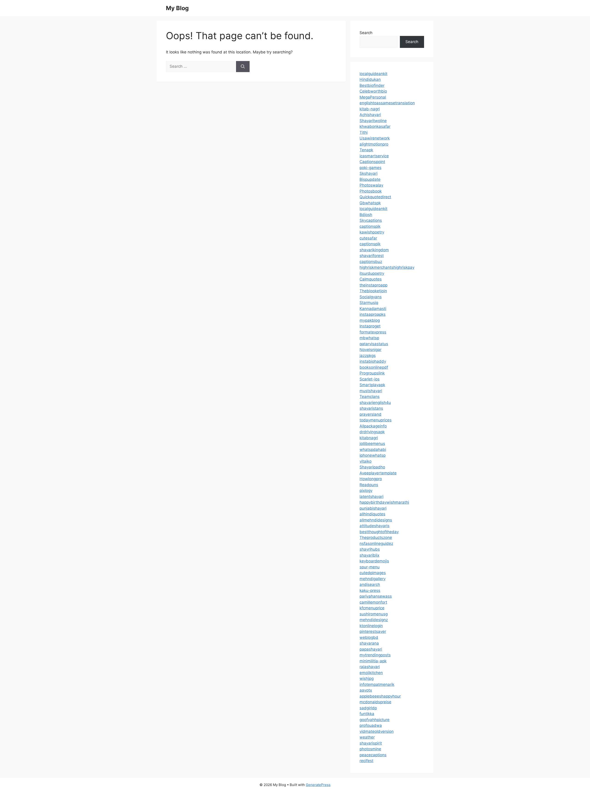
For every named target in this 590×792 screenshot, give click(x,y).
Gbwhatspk (370, 203)
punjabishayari (373, 508)
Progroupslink (372, 373)
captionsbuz (371, 261)
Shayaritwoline (373, 120)
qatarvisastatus (374, 344)
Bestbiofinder (372, 85)
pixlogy (366, 490)
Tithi (364, 132)
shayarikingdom (374, 250)
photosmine (370, 749)
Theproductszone (376, 537)
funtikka (367, 713)
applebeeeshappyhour (380, 696)
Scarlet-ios (370, 379)
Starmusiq (369, 302)
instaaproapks (373, 314)
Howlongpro (371, 478)
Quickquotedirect (375, 197)
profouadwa (371, 725)
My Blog (177, 8)
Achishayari (370, 114)
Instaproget (370, 326)
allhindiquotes (372, 514)
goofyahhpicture (374, 719)
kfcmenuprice (372, 608)
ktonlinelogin (371, 625)
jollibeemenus (372, 443)
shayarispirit (371, 743)
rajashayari (370, 666)
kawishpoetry (372, 232)
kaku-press (370, 590)
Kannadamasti (373, 308)
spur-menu (370, 567)
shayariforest (372, 255)
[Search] (243, 66)
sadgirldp (368, 708)
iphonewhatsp (373, 455)
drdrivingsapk (372, 432)
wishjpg (367, 678)
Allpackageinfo (373, 426)
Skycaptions (371, 220)
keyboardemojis (374, 561)
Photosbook (371, 191)
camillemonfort (373, 602)
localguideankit (373, 73)
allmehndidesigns (376, 520)
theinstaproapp (373, 285)
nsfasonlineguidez (376, 543)
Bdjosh (366, 214)
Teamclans (370, 396)
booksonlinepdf (374, 367)
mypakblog (370, 320)
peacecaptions (373, 755)
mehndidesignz (374, 619)
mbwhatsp (369, 338)
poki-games (370, 167)
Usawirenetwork (375, 138)
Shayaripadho (372, 467)
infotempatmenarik (377, 684)
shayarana (369, 643)
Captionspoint (372, 161)
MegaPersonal (373, 97)
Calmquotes (371, 279)
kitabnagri (369, 437)
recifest (366, 760)
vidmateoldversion (377, 731)
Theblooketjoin (373, 291)
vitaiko (366, 461)
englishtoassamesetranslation (387, 103)
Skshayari (369, 173)
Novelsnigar (370, 349)
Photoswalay (371, 185)
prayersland (370, 414)
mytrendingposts (375, 655)
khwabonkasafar (375, 126)
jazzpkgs (368, 355)
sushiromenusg (374, 614)
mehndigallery (373, 578)
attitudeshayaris (374, 525)
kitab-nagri (370, 109)
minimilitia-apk (373, 661)
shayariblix (369, 555)
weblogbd (369, 637)
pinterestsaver (373, 631)
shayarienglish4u (375, 402)
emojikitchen (371, 672)
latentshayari (372, 496)
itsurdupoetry (372, 273)
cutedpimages (373, 572)
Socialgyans (371, 297)
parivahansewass (376, 596)
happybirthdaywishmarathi (384, 502)
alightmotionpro (374, 144)
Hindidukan (370, 79)
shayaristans (371, 408)
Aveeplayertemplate (378, 473)
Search (366, 32)
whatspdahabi (373, 449)
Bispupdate (370, 179)
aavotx (366, 690)
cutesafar (368, 238)
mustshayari (371, 391)
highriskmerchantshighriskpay (387, 267)
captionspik (370, 226)
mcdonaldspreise (375, 702)
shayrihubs (370, 549)
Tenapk (366, 150)
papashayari (371, 649)
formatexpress (373, 332)
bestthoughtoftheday (379, 531)
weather (367, 737)
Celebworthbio (373, 91)
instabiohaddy (373, 361)
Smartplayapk (372, 385)
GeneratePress (318, 785)
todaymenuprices (376, 420)
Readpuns (369, 484)
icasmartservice (374, 156)
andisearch (370, 584)
